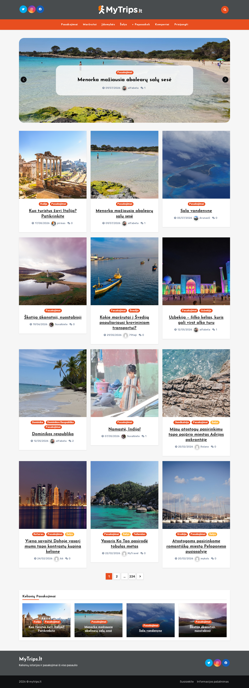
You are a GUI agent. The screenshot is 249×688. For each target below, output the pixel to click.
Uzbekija (206, 310)
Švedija (134, 310)
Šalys (123, 24)
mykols (205, 558)
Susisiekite (187, 681)
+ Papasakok (141, 24)
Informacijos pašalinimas (213, 681)
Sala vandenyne (155, 80)
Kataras (39, 534)
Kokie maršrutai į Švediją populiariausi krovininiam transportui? (124, 323)
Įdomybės (108, 24)
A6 (61, 558)
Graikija (181, 534)
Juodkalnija (182, 422)
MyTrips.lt (30, 659)
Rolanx (205, 446)
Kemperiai (162, 24)
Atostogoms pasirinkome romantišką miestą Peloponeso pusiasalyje (196, 546)
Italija (43, 204)
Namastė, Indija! (124, 429)
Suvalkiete (61, 324)
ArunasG (164, 88)
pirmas (61, 223)
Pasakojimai (69, 24)
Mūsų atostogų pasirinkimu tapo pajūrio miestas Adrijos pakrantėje (196, 434)
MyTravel (133, 553)
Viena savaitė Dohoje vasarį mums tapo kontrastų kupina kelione (53, 546)
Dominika (37, 422)
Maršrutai (90, 24)
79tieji (133, 335)
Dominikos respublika (53, 434)
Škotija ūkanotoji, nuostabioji (52, 318)
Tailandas (139, 534)
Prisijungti (181, 24)
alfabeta (133, 223)
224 (132, 576)
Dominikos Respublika (60, 422)
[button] (225, 80)
